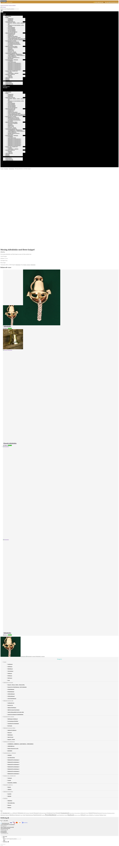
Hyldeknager (10, 675)
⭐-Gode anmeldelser (98, 2)
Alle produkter (8, 16)
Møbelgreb (2, 815)
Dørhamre (7, 78)
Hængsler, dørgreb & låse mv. (14, 57)
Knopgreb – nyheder (12, 51)
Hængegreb (10, 48)
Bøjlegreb (15, 813)
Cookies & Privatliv (9, 84)
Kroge (9, 680)
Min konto (5, 836)
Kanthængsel (50, 813)
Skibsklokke (33, 264)
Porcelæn (43, 815)
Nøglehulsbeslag (29, 815)
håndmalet (27, 813)
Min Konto (5, 87)
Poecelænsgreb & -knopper (10, 40)
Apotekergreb (6, 813)
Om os (4, 80)
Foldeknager (10, 673)
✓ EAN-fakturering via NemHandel (7, 824)
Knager (6, 17)
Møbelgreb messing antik (10, 32)
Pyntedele (10, 72)
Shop (4, 15)
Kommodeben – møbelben (13, 73)
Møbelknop (12, 815)
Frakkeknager (10, 18)
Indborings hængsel (43, 813)
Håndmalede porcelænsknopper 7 (14, 69)
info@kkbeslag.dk (114, 2)
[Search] (1, 10)
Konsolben (9, 793)
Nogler (21, 815)
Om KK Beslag (8, 82)
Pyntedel (58, 815)
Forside (4, 14)
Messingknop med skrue (111, 813)
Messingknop (104, 813)
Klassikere (6, 168)
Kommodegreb (65, 813)
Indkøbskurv (6, 841)
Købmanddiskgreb (72, 813)
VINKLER (10, 76)
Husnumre (7, 79)
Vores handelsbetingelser (5, 828)
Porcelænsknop (50, 815)
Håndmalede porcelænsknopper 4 (14, 66)
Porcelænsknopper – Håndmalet (11, 59)
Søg (4, 837)
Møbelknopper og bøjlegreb (13, 41)
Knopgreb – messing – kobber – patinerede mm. (16, 684)
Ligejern (87, 813)
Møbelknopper (11, 49)
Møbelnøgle (17, 815)
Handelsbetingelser (9, 83)
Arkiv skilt (11, 813)
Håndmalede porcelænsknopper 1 (14, 63)
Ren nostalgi (10, 45)
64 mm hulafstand (11, 27)
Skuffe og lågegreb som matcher (14, 37)
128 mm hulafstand (11, 29)
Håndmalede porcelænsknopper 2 (14, 64)
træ (93, 815)
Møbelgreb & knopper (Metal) (11, 46)
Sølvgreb (91, 815)
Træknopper (10, 778)
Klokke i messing (26, 264)
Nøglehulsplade (37, 815)
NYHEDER (10, 60)
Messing (95, 813)
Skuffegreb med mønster (13, 36)
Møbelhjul (9, 796)
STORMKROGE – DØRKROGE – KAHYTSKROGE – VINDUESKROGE (16, 55)
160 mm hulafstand (11, 30)
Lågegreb (91, 813)
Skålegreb (83, 815)
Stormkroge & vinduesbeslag (11, 53)
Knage (54, 813)
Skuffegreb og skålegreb (12, 47)
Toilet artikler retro (9, 77)
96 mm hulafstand (11, 28)
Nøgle (24, 815)
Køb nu (10, 328)
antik (1, 813)
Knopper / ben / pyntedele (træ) (11, 70)
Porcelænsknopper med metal (13, 43)
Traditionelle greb (11, 34)
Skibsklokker (11, 168)
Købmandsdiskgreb (78, 813)
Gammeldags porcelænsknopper (14, 44)
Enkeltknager (10, 19)
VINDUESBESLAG (12, 56)
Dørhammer (20, 813)
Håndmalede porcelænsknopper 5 (14, 67)
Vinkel (105, 815)
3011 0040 (107, 2)
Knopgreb (58, 813)
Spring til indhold (12, 5)
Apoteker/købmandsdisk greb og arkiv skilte (16, 38)
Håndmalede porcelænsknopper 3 (14, 65)
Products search (3, 8)
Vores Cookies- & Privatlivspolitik (7, 827)
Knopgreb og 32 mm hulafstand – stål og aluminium (17, 687)
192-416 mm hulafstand (12, 31)
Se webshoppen (3, 832)
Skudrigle (65, 815)
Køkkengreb (83, 813)
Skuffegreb (70, 815)
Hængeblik (31, 813)
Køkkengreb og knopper (10, 21)
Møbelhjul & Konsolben (8, 791)
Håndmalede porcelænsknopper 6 (14, 68)
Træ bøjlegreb (96, 815)
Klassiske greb (11, 35)
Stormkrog (87, 815)
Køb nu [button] (10, 635)
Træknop (101, 815)
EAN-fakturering (6, 86)
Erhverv (4, 85)
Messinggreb (99, 813)
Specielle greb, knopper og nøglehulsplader (16, 39)
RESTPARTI (10, 58)
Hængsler (10, 75)
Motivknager (10, 20)
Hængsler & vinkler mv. (10, 74)
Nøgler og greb (11, 50)
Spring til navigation (4, 5)
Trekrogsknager (10, 671)
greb (25, 813)
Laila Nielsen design (12, 61)
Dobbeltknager (10, 668)
